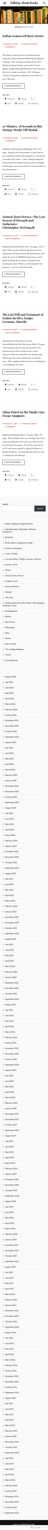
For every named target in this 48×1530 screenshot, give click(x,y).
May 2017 (9, 1283)
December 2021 (12, 983)
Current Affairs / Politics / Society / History (23, 559)
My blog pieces (11, 611)
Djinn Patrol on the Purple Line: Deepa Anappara (23, 413)
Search (5, 504)
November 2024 (12, 791)
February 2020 (11, 1103)
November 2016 (12, 1316)
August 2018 (10, 1201)
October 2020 (11, 1059)
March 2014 (10, 1480)
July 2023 (9, 879)
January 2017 (11, 1305)
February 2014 (11, 1485)
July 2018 (9, 1207)
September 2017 (12, 1261)
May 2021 (9, 1021)
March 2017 (10, 1294)
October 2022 (11, 928)
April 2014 (9, 1474)
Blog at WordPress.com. (24, 1524)
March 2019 (10, 1163)
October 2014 (11, 1447)
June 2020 (9, 1081)
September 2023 (12, 868)
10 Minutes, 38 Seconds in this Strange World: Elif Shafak (22, 128)
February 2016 (11, 1365)
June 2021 (9, 1015)
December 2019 (12, 1114)
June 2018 (9, 1212)
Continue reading (11, 87)
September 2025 (12, 737)
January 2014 (11, 1491)
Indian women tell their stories (23, 36)
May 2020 (9, 1086)
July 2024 (9, 813)
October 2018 (11, 1190)
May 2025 (9, 758)
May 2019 (9, 1152)
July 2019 (9, 1141)
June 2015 (9, 1409)
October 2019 (11, 1125)
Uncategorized (11, 660)
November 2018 (12, 1185)
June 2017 (9, 1278)
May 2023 (9, 890)
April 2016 (9, 1354)
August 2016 (10, 1332)
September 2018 (12, 1196)
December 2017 (12, 1245)
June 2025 (9, 753)
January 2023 (11, 911)
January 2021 (11, 1043)
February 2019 (11, 1168)
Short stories (10, 644)
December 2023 (12, 851)
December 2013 (12, 1496)
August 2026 (10, 677)
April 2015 (9, 1420)
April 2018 (9, 1223)
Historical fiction (12, 586)
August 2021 (10, 1004)
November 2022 (12, 922)
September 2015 (12, 1392)
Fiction (8, 570)
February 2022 (11, 972)
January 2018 (11, 1239)
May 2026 (9, 693)
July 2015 (9, 1403)
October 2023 (11, 862)
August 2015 (10, 1398)
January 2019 (11, 1174)
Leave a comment (12, 238)
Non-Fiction (10, 622)
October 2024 (11, 797)
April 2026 (9, 698)
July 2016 (9, 1338)
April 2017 (9, 1289)
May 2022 (9, 955)
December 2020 (12, 1048)
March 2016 (10, 1360)
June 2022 (9, 950)
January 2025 (11, 780)
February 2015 (11, 1431)
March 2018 (10, 1228)
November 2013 (12, 1502)
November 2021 (12, 988)
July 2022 (9, 944)
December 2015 (12, 1376)
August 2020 (10, 1070)
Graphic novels (11, 581)
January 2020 (11, 1108)
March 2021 (10, 1032)
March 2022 (10, 966)
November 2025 (12, 726)
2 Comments (10, 426)
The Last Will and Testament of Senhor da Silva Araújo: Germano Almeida (22, 318)
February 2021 (11, 1037)
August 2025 (10, 742)
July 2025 (9, 748)
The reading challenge (14, 649)
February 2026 (11, 709)
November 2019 (12, 1119)
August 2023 (10, 873)
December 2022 (12, 917)
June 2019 (9, 1147)
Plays (7, 633)
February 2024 (11, 840)
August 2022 (10, 939)
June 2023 (9, 884)
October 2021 (11, 993)
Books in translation (13, 548)
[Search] (42, 3)
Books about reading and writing (18, 543)
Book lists (9, 537)
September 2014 (12, 1452)
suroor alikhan (30, 44)
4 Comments (10, 47)
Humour (8, 592)
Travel (8, 655)
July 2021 (9, 1010)
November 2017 (12, 1250)
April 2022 (9, 961)
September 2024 (12, 802)
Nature (8, 616)
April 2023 (9, 895)
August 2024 (10, 808)
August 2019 (10, 1136)
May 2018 (9, 1218)
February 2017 (11, 1300)
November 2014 (12, 1442)
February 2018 (11, 1234)
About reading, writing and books (19, 524)
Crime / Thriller (11, 554)
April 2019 (9, 1157)
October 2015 (11, 1387)
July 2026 (9, 682)
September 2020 (12, 1065)
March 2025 (10, 769)
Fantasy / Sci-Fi (11, 564)
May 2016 (9, 1349)
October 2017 (11, 1256)
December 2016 (12, 1310)
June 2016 (9, 1343)
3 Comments (10, 141)
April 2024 (9, 829)
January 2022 (11, 977)
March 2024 (10, 835)
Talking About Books (24, 3)
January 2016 (11, 1371)
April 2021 (9, 1026)
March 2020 (10, 1097)
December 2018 (12, 1179)
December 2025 (12, 720)
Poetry (8, 638)
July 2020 (9, 1075)
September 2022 (12, 933)
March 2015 (10, 1425)
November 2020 (12, 1054)
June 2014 (9, 1463)
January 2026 (11, 715)
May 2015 (9, 1414)
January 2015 (11, 1436)
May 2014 (9, 1469)
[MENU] (4, 3)
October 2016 (11, 1321)
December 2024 (12, 786)
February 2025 (11, 775)
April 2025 (9, 764)
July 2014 (9, 1458)
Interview (9, 597)
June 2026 (9, 687)
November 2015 (12, 1381)
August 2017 (10, 1267)
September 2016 (12, 1327)
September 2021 (12, 999)
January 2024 (11, 846)
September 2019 (12, 1130)
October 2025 (11, 731)
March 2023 (10, 901)
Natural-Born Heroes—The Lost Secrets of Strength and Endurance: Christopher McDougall (23, 222)
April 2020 (9, 1092)
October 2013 (11, 1507)
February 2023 (11, 906)
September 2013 (12, 1513)
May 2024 (9, 824)
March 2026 (10, 704)
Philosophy (9, 627)
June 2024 (9, 819)
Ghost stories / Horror (14, 575)
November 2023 (12, 857)
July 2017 (9, 1272)
